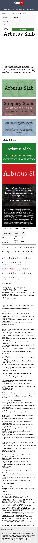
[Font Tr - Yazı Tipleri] (19, 3)
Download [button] (23, 29)
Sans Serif (6, 21)
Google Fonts (21, 9)
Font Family (30, 9)
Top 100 (14, 9)
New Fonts (7, 9)
